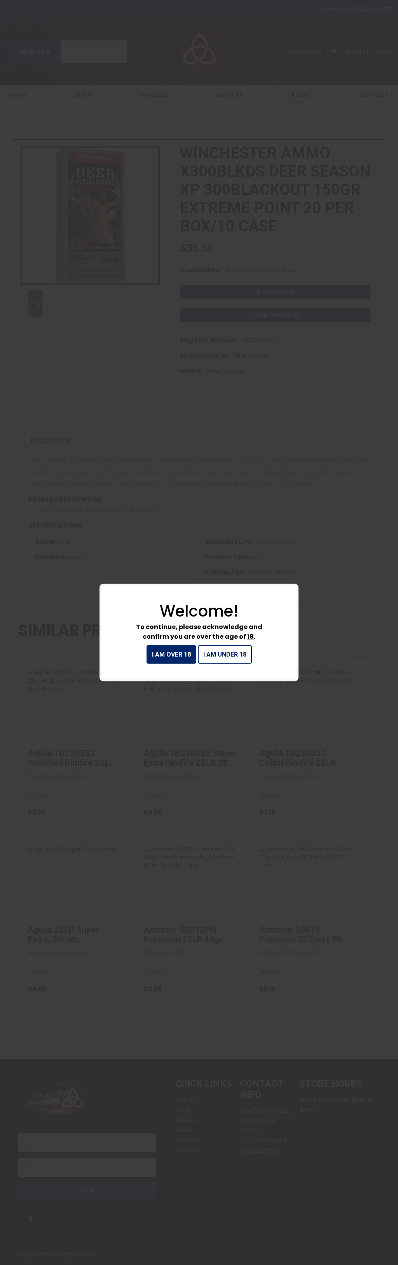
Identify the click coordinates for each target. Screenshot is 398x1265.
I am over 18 (171, 654)
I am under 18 (224, 654)
